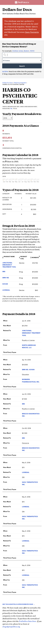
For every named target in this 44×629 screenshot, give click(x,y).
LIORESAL (6, 290)
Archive (5, 71)
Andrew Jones (17, 51)
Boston (26, 51)
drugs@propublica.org (11, 626)
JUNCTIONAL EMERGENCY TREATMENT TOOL (9, 265)
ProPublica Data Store (27, 621)
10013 (32, 51)
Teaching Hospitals (20, 83)
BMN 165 (5, 278)
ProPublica (22, 2)
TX (11, 108)
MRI (3, 271)
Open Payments (32, 32)
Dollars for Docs (17, 9)
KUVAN (5, 284)
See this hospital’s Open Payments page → (18, 604)
